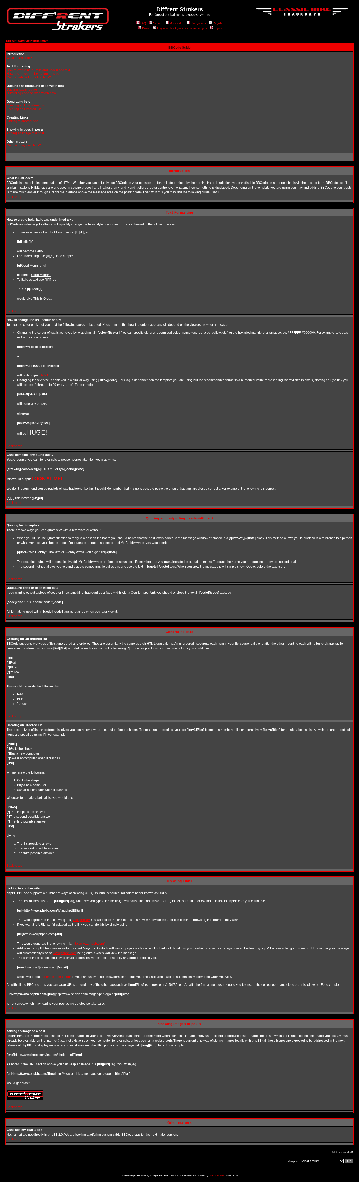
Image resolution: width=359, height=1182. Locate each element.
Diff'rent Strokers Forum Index (27, 40)
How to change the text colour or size (33, 74)
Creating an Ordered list (24, 109)
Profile (146, 28)
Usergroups (198, 23)
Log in (218, 28)
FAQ (143, 23)
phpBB (136, 1175)
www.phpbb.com (64, 953)
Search (157, 23)
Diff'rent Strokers (216, 1175)
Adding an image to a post (25, 133)
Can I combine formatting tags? (29, 77)
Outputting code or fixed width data (31, 93)
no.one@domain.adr (56, 977)
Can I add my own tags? (24, 145)
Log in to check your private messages (182, 28)
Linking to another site (22, 121)
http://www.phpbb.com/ (89, 943)
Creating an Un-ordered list (26, 105)
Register (218, 23)
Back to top (14, 197)
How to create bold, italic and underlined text (38, 70)
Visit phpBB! (81, 920)
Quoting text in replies (22, 89)
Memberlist (176, 23)
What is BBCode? (19, 58)
